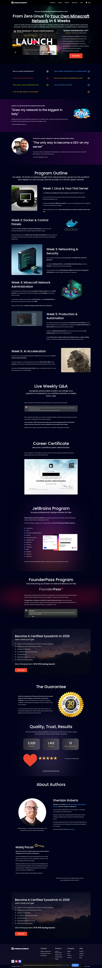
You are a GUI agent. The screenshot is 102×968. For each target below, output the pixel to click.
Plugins (60, 2)
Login (89, 2)
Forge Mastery (58, 957)
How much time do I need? (63, 85)
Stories (81, 955)
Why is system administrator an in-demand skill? (70, 71)
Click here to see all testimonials (51, 771)
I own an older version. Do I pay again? (25, 92)
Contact (69, 957)
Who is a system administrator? (23, 71)
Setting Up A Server (46, 953)
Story (68, 953)
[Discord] (19, 961)
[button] (30, 71)
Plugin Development (46, 951)
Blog (80, 957)
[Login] (86, 2)
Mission (69, 951)
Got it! (75, 965)
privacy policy (65, 965)
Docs (81, 2)
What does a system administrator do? (26, 85)
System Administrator (58, 952)
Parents (81, 951)
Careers (69, 955)
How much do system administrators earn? (68, 78)
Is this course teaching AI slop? (23, 78)
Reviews (67, 2)
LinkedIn (73, 829)
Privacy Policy (87, 966)
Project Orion (58, 954)
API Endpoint (44, 955)
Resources (74, 2)
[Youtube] (16, 961)
